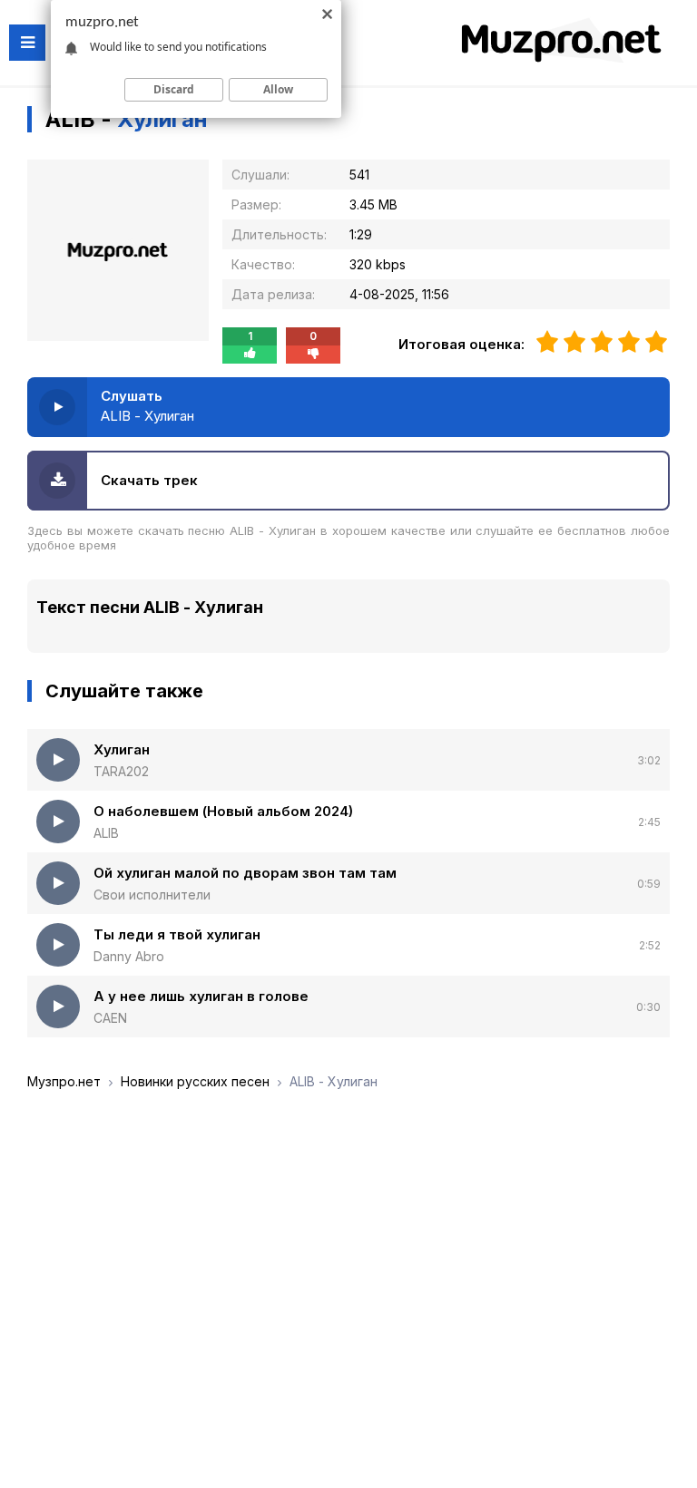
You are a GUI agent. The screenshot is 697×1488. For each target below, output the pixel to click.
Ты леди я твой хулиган (176, 934)
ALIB (106, 833)
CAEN (110, 1018)
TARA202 (121, 771)
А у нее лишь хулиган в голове (201, 996)
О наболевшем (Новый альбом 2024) (223, 811)
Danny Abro (128, 956)
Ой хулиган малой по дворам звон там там (245, 872)
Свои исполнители (152, 894)
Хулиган (121, 749)
